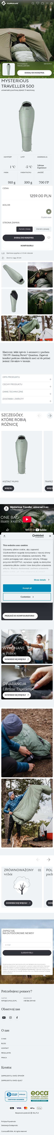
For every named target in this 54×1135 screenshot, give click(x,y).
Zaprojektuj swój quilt (11, 1081)
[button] (39, 416)
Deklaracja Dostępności (9, 1125)
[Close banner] (50, 536)
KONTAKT (5, 1048)
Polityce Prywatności (28, 969)
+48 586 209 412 (29, 1001)
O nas (3, 1039)
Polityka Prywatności (8, 1122)
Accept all (27, 588)
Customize (25, 597)
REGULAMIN (6, 1053)
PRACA (4, 1058)
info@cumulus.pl (9, 1001)
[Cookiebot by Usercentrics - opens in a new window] (33, 536)
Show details (40, 580)
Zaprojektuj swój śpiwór (12, 1076)
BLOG (3, 1043)
